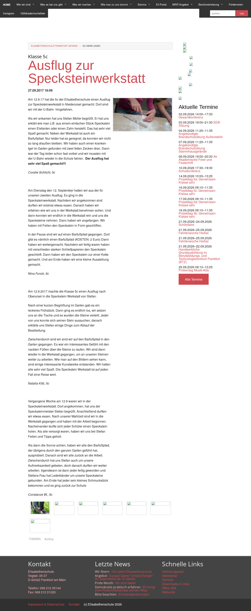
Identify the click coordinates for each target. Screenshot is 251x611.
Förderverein (236, 4)
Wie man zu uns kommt (114, 4)
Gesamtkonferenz (191, 117)
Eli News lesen (91, 45)
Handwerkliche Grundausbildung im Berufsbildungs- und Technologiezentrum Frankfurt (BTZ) (199, 255)
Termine (167, 579)
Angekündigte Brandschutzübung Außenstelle (201, 135)
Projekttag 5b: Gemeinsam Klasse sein (197, 215)
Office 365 (169, 588)
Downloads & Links (175, 584)
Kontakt (74, 604)
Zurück (33, 549)
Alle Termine (193, 279)
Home (7, 4)
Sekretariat (169, 575)
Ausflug (49, 539)
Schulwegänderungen (133, 594)
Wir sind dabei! (125, 583)
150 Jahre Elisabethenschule (131, 571)
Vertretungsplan (173, 571)
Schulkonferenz (189, 171)
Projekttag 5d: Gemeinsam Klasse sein (197, 203)
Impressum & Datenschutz (46, 604)
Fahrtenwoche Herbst (193, 233)
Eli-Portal (161, 4)
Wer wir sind (23, 4)
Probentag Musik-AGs (194, 270)
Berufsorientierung (208, 4)
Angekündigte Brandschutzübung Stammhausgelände (193, 148)
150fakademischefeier (32, 13)
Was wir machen (81, 4)
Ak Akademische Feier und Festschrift (198, 159)
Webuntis (168, 592)
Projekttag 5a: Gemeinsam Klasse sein (197, 181)
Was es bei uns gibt (51, 4)
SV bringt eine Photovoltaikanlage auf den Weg (125, 588)
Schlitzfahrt (186, 224)
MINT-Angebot (180, 4)
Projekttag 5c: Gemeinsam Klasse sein (197, 192)
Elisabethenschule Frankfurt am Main (54, 45)
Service (142, 4)
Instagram (8, 13)
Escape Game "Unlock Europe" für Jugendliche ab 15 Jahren (124, 577)
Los (242, 13)
